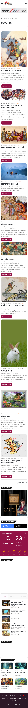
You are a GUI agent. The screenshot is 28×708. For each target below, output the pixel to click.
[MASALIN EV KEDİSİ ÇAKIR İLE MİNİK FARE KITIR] (14, 445)
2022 (13, 18)
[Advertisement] (14, 577)
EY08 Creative (13, 698)
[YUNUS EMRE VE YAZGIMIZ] (6, 619)
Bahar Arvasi (5, 181)
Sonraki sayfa (21, 482)
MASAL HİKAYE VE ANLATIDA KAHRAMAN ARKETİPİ (11, 106)
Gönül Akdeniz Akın (6, 303)
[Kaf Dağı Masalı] (7, 681)
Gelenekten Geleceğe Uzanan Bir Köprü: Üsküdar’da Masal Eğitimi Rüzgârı (18, 603)
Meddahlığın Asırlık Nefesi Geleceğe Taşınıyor (18, 610)
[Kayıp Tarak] (21, 681)
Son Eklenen (13, 596)
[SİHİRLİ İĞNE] (14, 399)
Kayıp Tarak (18, 687)
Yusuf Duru (4, 68)
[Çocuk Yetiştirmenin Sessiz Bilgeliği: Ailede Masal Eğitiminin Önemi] (6, 626)
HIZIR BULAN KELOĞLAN (9, 184)
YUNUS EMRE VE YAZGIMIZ (18, 617)
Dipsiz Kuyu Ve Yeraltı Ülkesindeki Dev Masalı (20, 672)
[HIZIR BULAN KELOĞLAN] (14, 171)
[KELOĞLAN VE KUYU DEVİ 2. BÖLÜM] (6, 633)
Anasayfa (4, 18)
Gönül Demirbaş (5, 257)
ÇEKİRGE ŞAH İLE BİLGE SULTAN (12, 305)
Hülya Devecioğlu (6, 458)
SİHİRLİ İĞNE (5, 416)
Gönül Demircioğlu (6, 368)
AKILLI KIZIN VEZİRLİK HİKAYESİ (12, 147)
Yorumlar (23, 596)
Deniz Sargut (5, 222)
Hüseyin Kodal (5, 414)
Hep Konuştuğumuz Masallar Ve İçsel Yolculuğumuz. (6, 672)
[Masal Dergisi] (8, 3)
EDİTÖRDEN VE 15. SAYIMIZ (11, 71)
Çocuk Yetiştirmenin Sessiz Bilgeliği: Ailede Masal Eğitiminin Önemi (18, 625)
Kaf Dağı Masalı (5, 687)
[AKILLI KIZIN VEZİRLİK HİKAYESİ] (14, 135)
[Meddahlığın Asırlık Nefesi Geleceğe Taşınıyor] (6, 612)
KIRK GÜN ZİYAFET (8, 259)
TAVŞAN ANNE (6, 371)
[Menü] (2, 4)
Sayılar (9, 18)
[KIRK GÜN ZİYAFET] (14, 248)
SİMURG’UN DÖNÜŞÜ (8, 224)
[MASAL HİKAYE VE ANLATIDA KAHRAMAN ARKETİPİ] (14, 95)
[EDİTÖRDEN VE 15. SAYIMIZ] (14, 49)
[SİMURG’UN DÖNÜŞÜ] (14, 208)
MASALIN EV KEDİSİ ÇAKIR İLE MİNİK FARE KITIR (12, 462)
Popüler (4, 596)
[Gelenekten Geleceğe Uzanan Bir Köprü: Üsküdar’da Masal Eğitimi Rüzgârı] (6, 603)
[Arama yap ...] (26, 4)
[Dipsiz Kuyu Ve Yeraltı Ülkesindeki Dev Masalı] (21, 666)
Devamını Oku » (6, 86)
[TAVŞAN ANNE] (14, 343)
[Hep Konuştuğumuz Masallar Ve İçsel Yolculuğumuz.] (7, 666)
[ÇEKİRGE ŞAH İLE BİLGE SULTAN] (14, 289)
